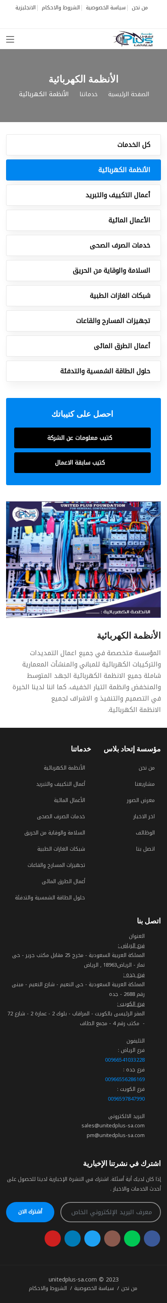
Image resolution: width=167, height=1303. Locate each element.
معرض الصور (141, 800)
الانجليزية (25, 7)
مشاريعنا (145, 784)
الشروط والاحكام (61, 7)
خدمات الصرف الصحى (120, 245)
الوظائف (145, 833)
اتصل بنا (145, 849)
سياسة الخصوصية (106, 7)
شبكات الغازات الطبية (120, 295)
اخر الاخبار (144, 816)
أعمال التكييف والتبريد (118, 195)
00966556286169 (125, 1079)
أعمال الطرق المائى (122, 346)
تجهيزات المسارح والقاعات (113, 320)
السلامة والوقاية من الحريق (111, 270)
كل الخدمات (134, 144)
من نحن (140, 7)
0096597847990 (126, 1099)
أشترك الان (30, 1211)
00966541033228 (125, 1060)
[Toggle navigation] (10, 39)
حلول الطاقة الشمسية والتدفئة (105, 371)
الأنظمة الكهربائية (124, 169)
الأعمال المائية (129, 220)
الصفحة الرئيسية (128, 94)
